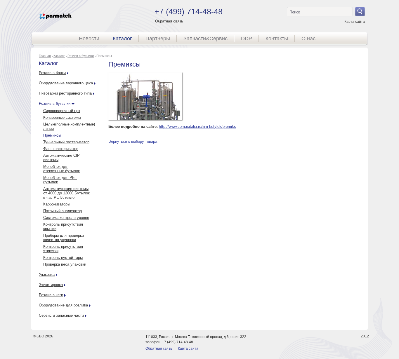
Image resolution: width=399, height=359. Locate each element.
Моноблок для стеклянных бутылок (61, 168)
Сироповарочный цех (61, 111)
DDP (246, 38)
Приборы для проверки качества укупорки (63, 237)
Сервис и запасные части (61, 315)
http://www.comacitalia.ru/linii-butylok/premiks (197, 126)
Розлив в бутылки (80, 55)
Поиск (294, 12)
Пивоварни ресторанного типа (65, 93)
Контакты (277, 38)
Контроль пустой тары (63, 257)
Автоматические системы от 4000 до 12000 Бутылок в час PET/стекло (66, 193)
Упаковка (47, 274)
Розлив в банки (52, 73)
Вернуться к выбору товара (132, 141)
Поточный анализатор (62, 211)
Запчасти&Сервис (205, 38)
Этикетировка (51, 285)
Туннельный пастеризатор (66, 142)
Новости (89, 38)
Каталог (122, 38)
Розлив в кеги (51, 295)
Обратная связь (169, 21)
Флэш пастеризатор (60, 149)
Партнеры (157, 38)
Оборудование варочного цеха (66, 83)
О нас (308, 38)
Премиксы (52, 135)
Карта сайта (354, 22)
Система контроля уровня (66, 217)
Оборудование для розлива (63, 305)
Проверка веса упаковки (64, 264)
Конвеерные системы (62, 117)
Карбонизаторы (56, 204)
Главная (45, 55)
